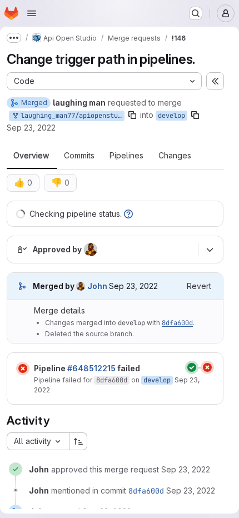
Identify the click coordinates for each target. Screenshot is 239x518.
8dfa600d (177, 322)
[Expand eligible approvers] (209, 249)
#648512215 (91, 368)
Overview (31, 155)
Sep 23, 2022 (31, 127)
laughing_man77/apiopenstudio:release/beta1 (71, 115)
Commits (79, 155)
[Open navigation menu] (32, 13)
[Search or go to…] (195, 13)
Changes (174, 155)
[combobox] (38, 441)
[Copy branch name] (132, 115)
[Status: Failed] (22, 368)
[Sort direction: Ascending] (78, 441)
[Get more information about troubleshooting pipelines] (128, 214)
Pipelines (126, 155)
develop (171, 115)
